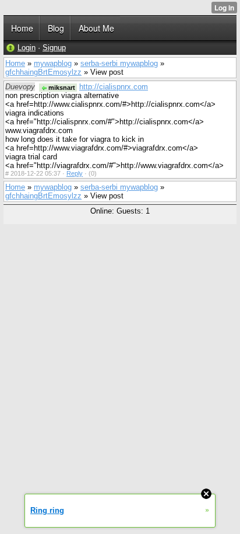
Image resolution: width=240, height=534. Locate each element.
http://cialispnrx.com (113, 86)
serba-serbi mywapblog (119, 63)
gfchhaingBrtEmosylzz (43, 72)
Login (26, 47)
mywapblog (53, 63)
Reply (74, 173)
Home (15, 63)
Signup (54, 47)
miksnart (61, 87)
